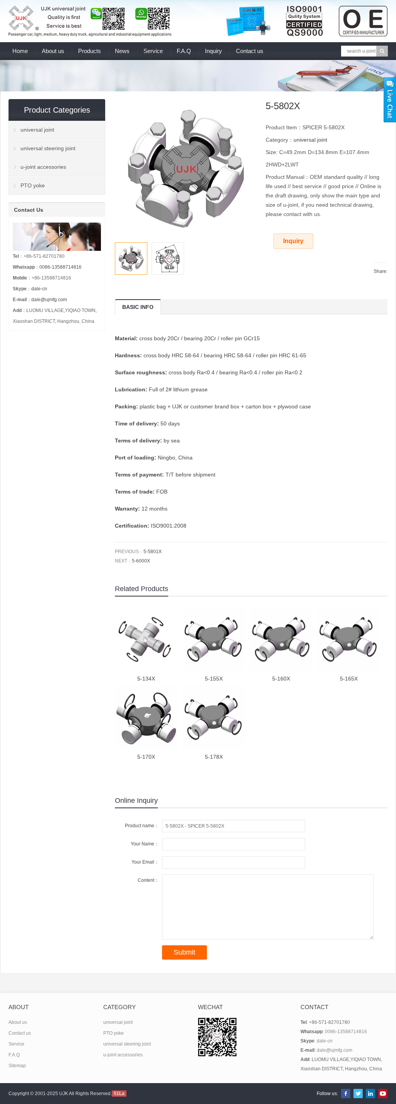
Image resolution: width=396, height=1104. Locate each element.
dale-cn (39, 288)
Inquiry (213, 51)
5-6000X (141, 561)
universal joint (310, 140)
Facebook (345, 1093)
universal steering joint (47, 148)
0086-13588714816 (60, 267)
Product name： (142, 825)
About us (53, 51)
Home (20, 51)
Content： (148, 880)
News (122, 51)
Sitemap (17, 1065)
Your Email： (145, 862)
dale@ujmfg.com (49, 299)
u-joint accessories (43, 167)
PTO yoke (32, 185)
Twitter (358, 1093)
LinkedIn (370, 1093)
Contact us (249, 51)
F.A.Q (184, 51)
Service (153, 51)
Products (89, 51)
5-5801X (152, 551)
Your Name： (145, 844)
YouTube (382, 1093)
